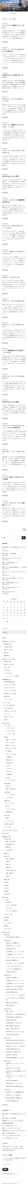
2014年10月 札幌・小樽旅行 (13, 1098)
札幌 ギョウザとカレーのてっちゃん (11, 558)
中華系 (5, 801)
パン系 (5, 777)
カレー (5, 725)
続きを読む (5, 41)
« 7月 (7, 621)
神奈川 (5, 879)
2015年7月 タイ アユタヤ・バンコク (15, 1063)
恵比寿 (7, 867)
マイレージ (7, 699)
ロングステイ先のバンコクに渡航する (15, 998)
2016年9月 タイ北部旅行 (12, 1052)
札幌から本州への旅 (11, 1002)
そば (7, 765)
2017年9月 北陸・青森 (11, 1034)
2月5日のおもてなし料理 (10, 402)
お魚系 (5, 783)
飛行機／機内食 (8, 682)
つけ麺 (7, 757)
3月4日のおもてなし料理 (10, 176)
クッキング (5, 702)
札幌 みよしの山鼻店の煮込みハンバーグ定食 (14, 567)
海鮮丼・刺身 (9, 788)
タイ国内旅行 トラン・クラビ (14, 951)
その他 (7, 850)
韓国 (5, 926)
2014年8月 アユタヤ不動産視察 (13, 1092)
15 (24, 610)
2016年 (6, 1038)
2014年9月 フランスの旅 (12, 1095)
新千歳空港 (8, 844)
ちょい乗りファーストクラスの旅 (14, 963)
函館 (7, 847)
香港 (5, 920)
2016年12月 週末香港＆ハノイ (13, 1057)
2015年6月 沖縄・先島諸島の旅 (13, 1086)
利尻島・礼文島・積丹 (11, 1028)
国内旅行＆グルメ (6, 641)
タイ (5, 900)
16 (3, 612)
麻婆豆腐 (8, 812)
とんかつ (8, 797)
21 (21, 612)
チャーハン (8, 803)
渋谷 (7, 861)
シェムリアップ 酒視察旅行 (13, 969)
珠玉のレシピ (7, 716)
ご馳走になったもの (9, 711)
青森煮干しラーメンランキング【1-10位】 (12, 1120)
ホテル (5, 670)
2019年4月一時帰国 (11, 960)
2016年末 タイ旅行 (10, 1054)
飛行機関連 (5, 679)
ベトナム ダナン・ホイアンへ (14, 957)
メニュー (15, 13)
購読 (5, 1169)
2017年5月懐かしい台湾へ (12, 1023)
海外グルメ (7, 664)
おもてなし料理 (8, 705)
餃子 (7, 806)
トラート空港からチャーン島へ (10, 1138)
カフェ (5, 667)
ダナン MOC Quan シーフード (10, 1125)
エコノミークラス (8, 690)
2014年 (6, 1089)
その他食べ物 (7, 824)
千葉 (5, 882)
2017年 (6, 1009)
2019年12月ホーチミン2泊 (12, 945)
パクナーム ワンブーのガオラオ (13, 301)
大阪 (5, 885)
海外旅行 (6, 661)
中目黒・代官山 (10, 870)
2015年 (6, 1061)
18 (10, 612)
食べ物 (4, 723)
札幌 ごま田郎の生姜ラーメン (10, 562)
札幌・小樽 (8, 841)
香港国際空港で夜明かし (8, 1123)
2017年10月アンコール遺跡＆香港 (14, 1014)
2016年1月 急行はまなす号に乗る (14, 1040)
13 (17, 610)
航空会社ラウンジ (8, 693)
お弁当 (5, 815)
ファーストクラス (8, 684)
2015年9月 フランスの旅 (12, 1068)
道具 (5, 719)
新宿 (7, 864)
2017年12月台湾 (10, 1020)
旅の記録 (4, 932)
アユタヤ (8, 908)
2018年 (6, 975)
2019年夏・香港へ (10, 972)
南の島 (7, 902)
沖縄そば (8, 760)
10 (7, 610)
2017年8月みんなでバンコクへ (13, 1031)
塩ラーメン (8, 742)
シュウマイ (8, 809)
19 (14, 612)
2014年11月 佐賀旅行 (11, 1100)
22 (24, 612)
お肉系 (5, 792)
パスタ (7, 771)
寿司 (7, 786)
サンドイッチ (9, 780)
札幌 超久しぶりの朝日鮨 (9, 553)
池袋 (7, 876)
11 (10, 610)
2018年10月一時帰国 (11, 977)
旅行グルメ (7, 649)
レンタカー (7, 673)
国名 (3, 897)
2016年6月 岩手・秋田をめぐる (13, 1043)
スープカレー (9, 733)
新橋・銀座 (8, 873)
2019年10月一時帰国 (11, 943)
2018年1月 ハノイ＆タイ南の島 (13, 986)
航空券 (5, 696)
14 (21, 610)
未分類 (4, 1105)
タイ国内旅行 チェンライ (12, 954)
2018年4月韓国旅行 (11, 992)
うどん (7, 768)
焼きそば (8, 762)
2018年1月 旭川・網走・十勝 (13, 989)
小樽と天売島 (9, 1005)
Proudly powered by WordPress (9, 1183)
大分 (5, 888)
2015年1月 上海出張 (11, 1080)
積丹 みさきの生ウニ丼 (8, 591)
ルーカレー (8, 731)
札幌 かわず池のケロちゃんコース (11, 587)
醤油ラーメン (9, 739)
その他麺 (8, 774)
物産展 (5, 655)
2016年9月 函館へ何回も (12, 1049)
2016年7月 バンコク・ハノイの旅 (14, 1046)
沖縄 (5, 891)
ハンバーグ (8, 794)
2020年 (6, 934)
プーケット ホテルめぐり (12, 966)
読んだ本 (4, 833)
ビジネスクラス (8, 687)
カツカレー (8, 728)
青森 (5, 853)
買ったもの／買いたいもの (9, 830)
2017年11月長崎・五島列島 (12, 1017)
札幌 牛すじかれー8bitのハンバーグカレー (13, 578)
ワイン (5, 714)
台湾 (5, 917)
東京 (5, 856)
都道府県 (4, 836)
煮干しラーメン (10, 748)
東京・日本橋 (9, 858)
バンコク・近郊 (10, 905)
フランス (6, 928)
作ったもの (7, 708)
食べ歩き (6, 646)
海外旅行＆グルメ (6, 659)
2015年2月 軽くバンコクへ (12, 1083)
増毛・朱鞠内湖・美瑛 (11, 1025)
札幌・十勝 (8, 1011)
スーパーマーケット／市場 (10, 676)
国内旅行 (6, 644)
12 (14, 610)
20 (17, 612)
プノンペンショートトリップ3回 (14, 995)
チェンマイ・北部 (10, 911)
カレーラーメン (10, 754)
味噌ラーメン (9, 745)
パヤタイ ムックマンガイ (11, 277)
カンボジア (7, 914)
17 (7, 612)
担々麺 (7, 751)
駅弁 (5, 652)
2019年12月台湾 (10, 948)
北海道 (5, 839)
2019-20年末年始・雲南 (12, 937)
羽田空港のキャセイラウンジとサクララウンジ (14, 1130)
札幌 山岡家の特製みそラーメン (10, 582)
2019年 (6, 940)
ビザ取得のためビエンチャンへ (14, 980)
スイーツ (6, 827)
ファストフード (8, 821)
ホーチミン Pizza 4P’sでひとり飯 (11, 1135)
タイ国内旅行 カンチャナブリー (14, 983)
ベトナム (6, 923)
